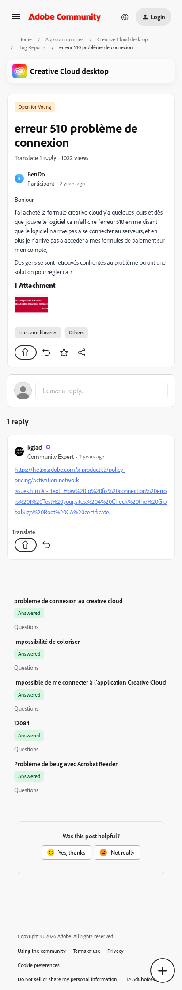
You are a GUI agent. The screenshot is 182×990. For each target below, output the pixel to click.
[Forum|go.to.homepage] (64, 17)
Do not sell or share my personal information (67, 979)
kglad (34, 447)
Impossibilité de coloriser (47, 641)
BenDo (36, 174)
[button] (16, 19)
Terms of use (86, 950)
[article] (91, 497)
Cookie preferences (39, 965)
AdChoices (143, 979)
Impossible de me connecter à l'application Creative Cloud (90, 682)
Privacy (115, 950)
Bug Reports (32, 47)
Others (76, 332)
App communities (64, 39)
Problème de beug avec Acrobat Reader (66, 763)
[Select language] (125, 17)
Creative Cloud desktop (122, 39)
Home (25, 39)
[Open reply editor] (91, 391)
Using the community (42, 950)
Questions (26, 626)
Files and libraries (38, 332)
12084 (21, 723)
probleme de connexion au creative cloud (68, 600)
